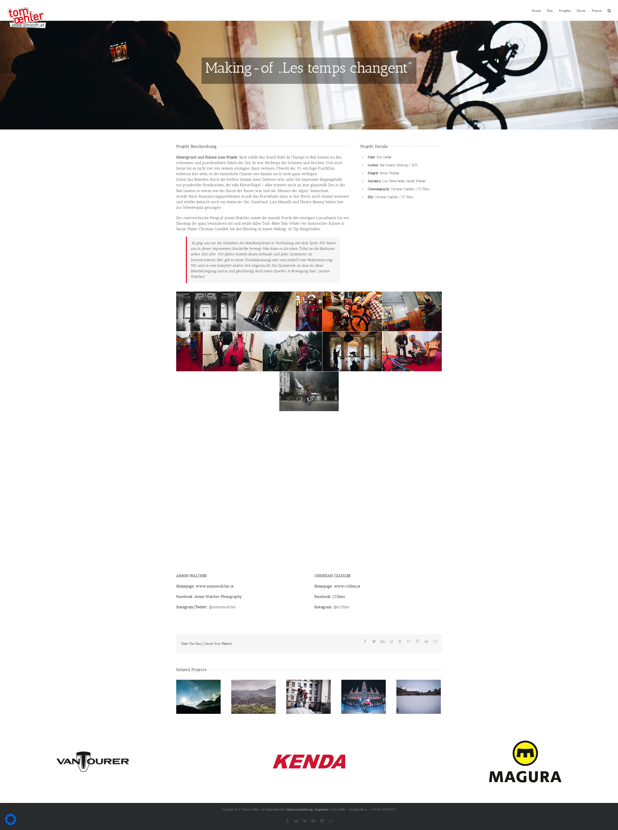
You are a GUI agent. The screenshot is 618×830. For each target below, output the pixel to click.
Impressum (322, 809)
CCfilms (338, 596)
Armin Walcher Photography (218, 596)
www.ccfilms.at (347, 586)
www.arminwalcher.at (215, 586)
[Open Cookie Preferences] (10, 824)
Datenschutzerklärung (300, 809)
